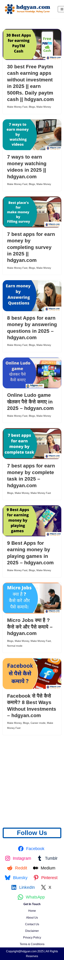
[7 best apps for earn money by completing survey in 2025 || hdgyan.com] (32, 211)
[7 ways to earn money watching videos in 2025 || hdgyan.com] (32, 134)
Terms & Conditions (32, 944)
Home (32, 910)
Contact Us (32, 924)
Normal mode (14, 645)
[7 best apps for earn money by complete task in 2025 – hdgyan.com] (32, 443)
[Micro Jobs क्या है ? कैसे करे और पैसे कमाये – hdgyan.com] (32, 598)
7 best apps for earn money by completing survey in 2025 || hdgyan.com (31, 247)
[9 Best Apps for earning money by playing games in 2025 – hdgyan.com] (32, 520)
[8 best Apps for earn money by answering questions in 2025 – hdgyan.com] (32, 295)
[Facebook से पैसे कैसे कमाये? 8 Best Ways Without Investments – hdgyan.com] (32, 673)
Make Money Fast (17, 106)
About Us (32, 917)
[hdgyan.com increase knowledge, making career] (27, 9)
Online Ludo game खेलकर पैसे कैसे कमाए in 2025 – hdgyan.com (30, 401)
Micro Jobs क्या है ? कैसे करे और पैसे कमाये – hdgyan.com (30, 626)
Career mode (38, 722)
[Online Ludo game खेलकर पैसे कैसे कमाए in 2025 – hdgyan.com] (32, 373)
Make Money (43, 106)
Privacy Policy (32, 937)
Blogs (32, 106)
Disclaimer (32, 930)
